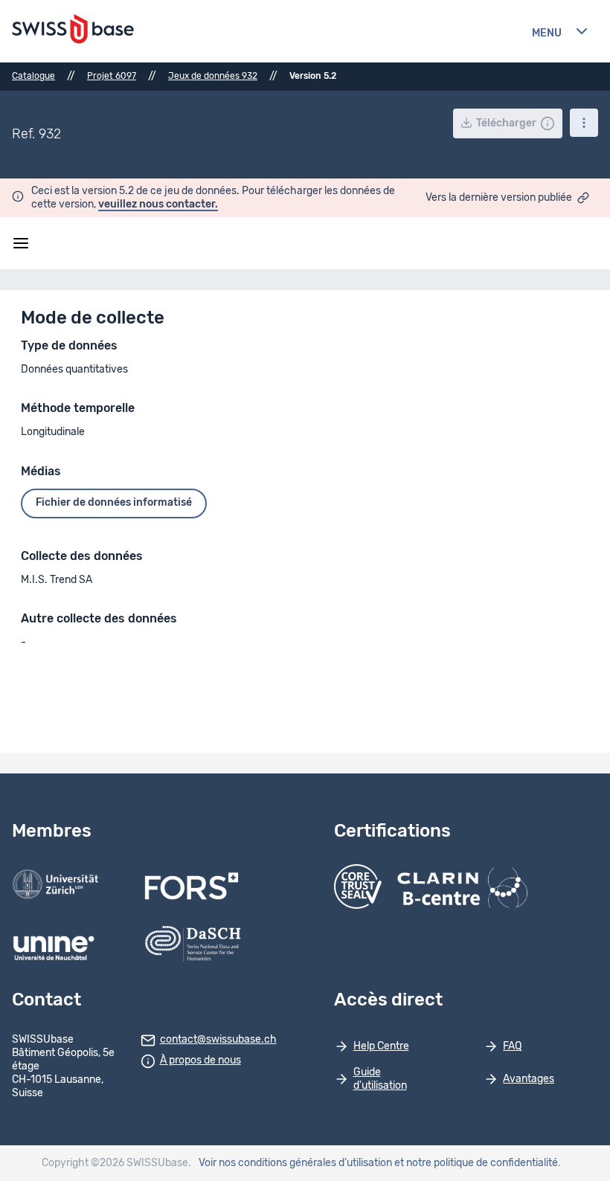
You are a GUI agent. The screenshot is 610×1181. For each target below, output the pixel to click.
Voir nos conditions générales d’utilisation (295, 1163)
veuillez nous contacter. (158, 204)
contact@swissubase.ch (218, 1039)
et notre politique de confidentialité (476, 1163)
